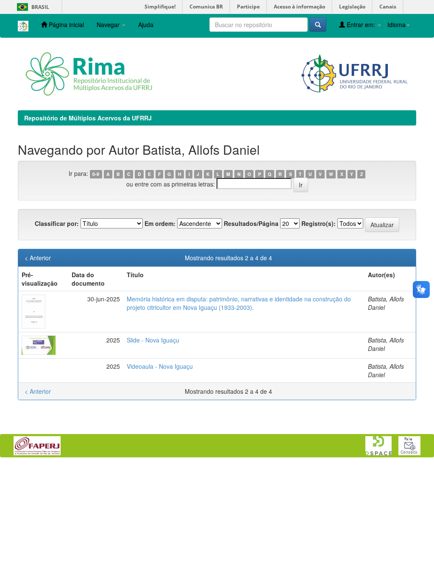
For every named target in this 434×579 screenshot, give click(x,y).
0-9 (95, 174)
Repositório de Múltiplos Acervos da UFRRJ (88, 118)
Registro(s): (318, 223)
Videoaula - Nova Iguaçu (160, 366)
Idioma (396, 24)
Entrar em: (361, 24)
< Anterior (38, 257)
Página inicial (65, 24)
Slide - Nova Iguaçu (153, 340)
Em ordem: (160, 223)
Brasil (31, 7)
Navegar (109, 24)
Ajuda (145, 24)
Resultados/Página (251, 223)
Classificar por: (57, 223)
